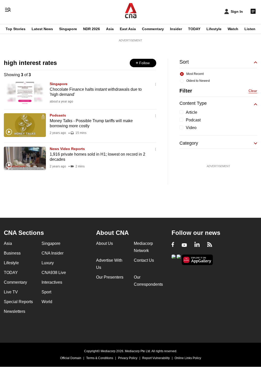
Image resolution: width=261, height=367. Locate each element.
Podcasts (58, 115)
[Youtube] (184, 245)
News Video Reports (67, 149)
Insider (176, 29)
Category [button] (188, 143)
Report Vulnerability (156, 358)
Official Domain (70, 358)
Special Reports (18, 302)
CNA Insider (52, 253)
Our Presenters (109, 277)
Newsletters (14, 311)
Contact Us (144, 260)
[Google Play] (174, 259)
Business (12, 253)
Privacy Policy (127, 358)
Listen (249, 29)
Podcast (193, 120)
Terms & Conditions (99, 358)
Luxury (48, 263)
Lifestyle (213, 29)
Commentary (153, 29)
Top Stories (15, 29)
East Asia (128, 29)
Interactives (52, 282)
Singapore (68, 29)
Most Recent (195, 74)
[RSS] (209, 245)
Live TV (11, 292)
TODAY (194, 29)
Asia (110, 29)
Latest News (42, 29)
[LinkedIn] (197, 245)
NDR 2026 (91, 29)
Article (191, 112)
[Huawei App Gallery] (197, 260)
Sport (46, 292)
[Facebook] (173, 245)
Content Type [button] (193, 103)
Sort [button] (184, 62)
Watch (233, 29)
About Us (104, 243)
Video (191, 127)
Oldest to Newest (198, 81)
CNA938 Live (54, 272)
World (47, 302)
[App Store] (179, 259)
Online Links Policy (188, 358)
